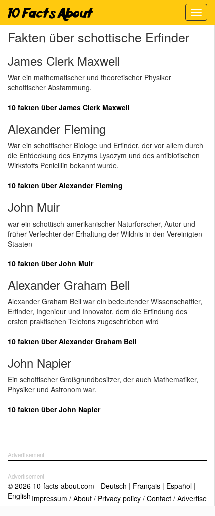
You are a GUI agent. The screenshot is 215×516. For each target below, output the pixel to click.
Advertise (192, 498)
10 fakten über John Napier (54, 409)
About (83, 498)
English (19, 496)
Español (179, 486)
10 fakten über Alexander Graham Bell (72, 341)
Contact (159, 498)
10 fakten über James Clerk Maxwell (69, 107)
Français (146, 486)
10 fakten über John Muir (51, 263)
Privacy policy (119, 498)
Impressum (50, 498)
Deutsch (114, 486)
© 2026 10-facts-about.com (51, 486)
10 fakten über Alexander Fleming (65, 185)
